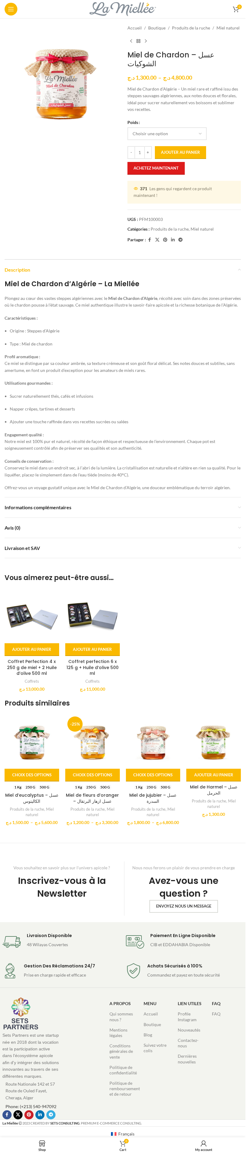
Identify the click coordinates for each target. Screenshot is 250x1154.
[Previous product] (131, 41)
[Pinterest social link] (165, 240)
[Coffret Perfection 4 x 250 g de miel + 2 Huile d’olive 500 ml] (32, 616)
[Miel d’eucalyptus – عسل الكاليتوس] (32, 741)
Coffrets (32, 681)
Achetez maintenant (156, 168)
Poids (132, 122)
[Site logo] (122, 8)
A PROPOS (120, 1003)
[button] (32, 649)
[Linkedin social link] (173, 240)
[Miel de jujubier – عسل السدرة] (153, 741)
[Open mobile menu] (11, 9)
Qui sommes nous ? (121, 1016)
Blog (148, 1034)
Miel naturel (228, 27)
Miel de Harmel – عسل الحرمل (214, 790)
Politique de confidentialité (123, 1070)
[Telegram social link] (180, 240)
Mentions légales (118, 1032)
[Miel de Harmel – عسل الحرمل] (213, 741)
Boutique (157, 27)
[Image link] (20, 1013)
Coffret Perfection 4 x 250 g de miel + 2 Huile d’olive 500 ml (32, 667)
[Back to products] (138, 41)
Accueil (134, 27)
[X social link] (157, 240)
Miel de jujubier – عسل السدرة (153, 798)
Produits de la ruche (191, 27)
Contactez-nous (188, 1043)
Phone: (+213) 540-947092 (30, 1106)
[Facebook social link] (149, 240)
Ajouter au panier (180, 152)
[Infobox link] (61, 942)
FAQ (216, 1003)
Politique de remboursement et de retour (123, 1088)
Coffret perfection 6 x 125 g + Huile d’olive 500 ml (92, 667)
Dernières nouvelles (187, 1058)
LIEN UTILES (190, 1003)
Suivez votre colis (155, 1047)
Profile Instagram (187, 1016)
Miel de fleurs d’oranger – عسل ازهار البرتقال (92, 798)
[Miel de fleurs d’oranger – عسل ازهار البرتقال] (92, 741)
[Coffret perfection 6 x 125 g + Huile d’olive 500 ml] (92, 616)
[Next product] (145, 41)
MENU (150, 1003)
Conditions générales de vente (121, 1051)
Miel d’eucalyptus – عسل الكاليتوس (32, 798)
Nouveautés (189, 1029)
